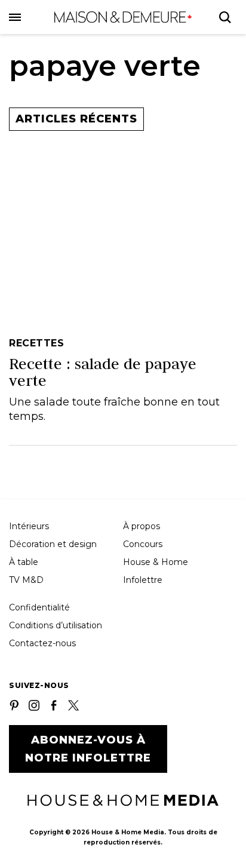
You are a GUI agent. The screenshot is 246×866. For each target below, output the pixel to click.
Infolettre (142, 580)
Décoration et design (53, 544)
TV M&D (26, 580)
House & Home (155, 562)
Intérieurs (29, 526)
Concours (142, 544)
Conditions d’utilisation (55, 625)
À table (23, 562)
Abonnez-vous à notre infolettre (88, 748)
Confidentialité (39, 607)
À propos (141, 526)
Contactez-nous (42, 643)
